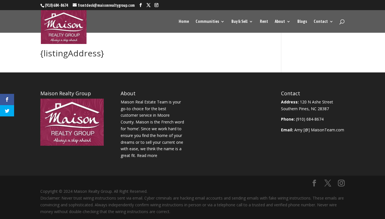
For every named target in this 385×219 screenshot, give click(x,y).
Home (184, 21)
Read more (147, 155)
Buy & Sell (239, 21)
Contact (321, 21)
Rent (264, 21)
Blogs (302, 21)
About (280, 21)
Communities (207, 21)
